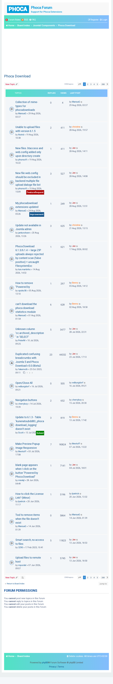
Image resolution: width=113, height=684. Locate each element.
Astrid (21, 134)
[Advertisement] (56, 51)
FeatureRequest (35, 192)
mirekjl (21, 480)
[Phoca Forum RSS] (22, 19)
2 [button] (87, 84)
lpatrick (21, 501)
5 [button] (97, 84)
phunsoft (22, 159)
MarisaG (22, 113)
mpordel (22, 565)
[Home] (18, 9)
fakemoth (23, 369)
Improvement (37, 214)
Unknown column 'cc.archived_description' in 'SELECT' (29, 333)
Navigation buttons (26, 400)
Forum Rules (14, 19)
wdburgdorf (23, 386)
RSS (26, 19)
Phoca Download (17, 76)
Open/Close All (24, 382)
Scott (21, 432)
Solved (40, 433)
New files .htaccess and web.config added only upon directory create (29, 152)
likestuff (22, 451)
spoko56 (22, 290)
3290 (20, 547)
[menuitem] (32, 19)
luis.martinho (24, 269)
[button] (79, 84)
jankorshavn (24, 232)
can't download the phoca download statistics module (26, 308)
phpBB (45, 662)
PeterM (21, 340)
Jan (74, 148)
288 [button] (103, 84)
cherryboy (23, 403)
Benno (75, 282)
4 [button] (94, 84)
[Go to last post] (82, 101)
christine (76, 126)
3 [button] (90, 84)
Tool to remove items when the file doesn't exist (27, 518)
